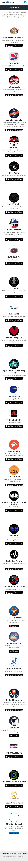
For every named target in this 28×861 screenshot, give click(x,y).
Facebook (25, 853)
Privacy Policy (13, 853)
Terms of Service (5, 853)
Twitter (19, 853)
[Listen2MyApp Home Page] (7, 2)
